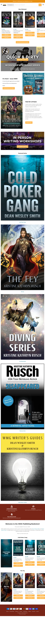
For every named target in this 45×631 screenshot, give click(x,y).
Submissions (25, 611)
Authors (29, 611)
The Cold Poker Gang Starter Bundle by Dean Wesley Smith (17, 560)
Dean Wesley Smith (36, 528)
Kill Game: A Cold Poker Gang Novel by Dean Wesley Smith (29, 559)
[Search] (40, 5)
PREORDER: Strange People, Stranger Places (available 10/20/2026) (6, 31)
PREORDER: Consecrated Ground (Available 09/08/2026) (18, 31)
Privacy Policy (12, 611)
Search (7, 611)
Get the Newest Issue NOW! (9, 88)
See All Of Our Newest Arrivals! (22, 42)
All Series (33, 611)
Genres (37, 611)
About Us (16, 611)
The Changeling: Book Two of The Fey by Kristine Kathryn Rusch (29, 592)
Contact (21, 611)
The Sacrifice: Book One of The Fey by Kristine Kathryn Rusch (17, 592)
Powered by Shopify (22, 614)
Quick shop (6, 34)
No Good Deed (28, 30)
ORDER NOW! (28, 122)
